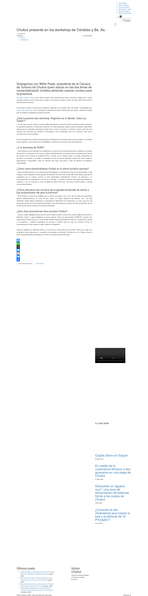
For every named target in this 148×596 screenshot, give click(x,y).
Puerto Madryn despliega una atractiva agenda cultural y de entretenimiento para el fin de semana (37, 589)
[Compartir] (54, 259)
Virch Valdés (122, 3)
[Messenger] (54, 250)
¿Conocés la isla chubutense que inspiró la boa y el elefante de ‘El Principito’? (112, 514)
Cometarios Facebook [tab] (25, 263)
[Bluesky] (54, 256)
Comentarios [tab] (40, 263)
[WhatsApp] (54, 243)
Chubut (23, 38)
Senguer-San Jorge (125, 9)
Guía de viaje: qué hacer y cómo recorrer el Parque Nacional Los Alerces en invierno (37, 585)
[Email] (54, 253)
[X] (54, 246)
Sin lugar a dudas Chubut (25, 97)
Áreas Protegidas (124, 11)
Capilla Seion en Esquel (111, 455)
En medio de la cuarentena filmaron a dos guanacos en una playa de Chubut (113, 470)
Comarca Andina (124, 7)
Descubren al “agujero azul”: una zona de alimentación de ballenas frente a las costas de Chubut (112, 492)
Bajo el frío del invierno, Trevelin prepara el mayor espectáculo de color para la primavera (36, 579)
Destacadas (24, 40)
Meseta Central (123, 5)
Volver (128, 21)
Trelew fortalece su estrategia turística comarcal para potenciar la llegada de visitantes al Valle (37, 573)
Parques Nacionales (125, 13)
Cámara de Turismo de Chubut (27, 110)
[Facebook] (54, 240)
